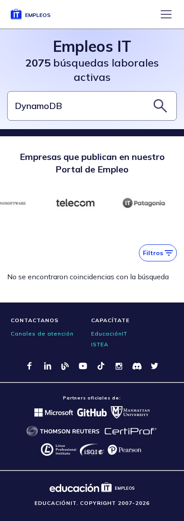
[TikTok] (101, 366)
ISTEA (100, 344)
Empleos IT (92, 46)
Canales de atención (42, 333)
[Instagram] (118, 366)
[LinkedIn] (47, 366)
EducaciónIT (109, 333)
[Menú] (166, 14)
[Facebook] (29, 366)
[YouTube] (83, 366)
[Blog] (65, 366)
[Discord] (136, 366)
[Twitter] (154, 366)
